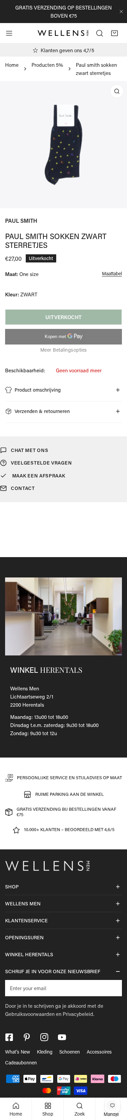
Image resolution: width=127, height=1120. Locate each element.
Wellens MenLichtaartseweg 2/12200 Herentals (31, 696)
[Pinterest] (27, 1037)
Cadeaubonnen (21, 1062)
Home (12, 64)
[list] (63, 144)
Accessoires (99, 1051)
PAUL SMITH (21, 220)
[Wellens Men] (63, 33)
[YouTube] (62, 1037)
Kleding (44, 1051)
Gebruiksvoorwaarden (30, 1013)
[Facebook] (9, 1037)
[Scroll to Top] (115, 1084)
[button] (114, 33)
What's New (17, 1051)
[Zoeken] (99, 33)
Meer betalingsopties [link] (63, 350)
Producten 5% (47, 64)
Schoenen (69, 1051)
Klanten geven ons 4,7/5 (67, 50)
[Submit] (113, 988)
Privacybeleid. (78, 1013)
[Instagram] (44, 1037)
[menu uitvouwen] (9, 33)
